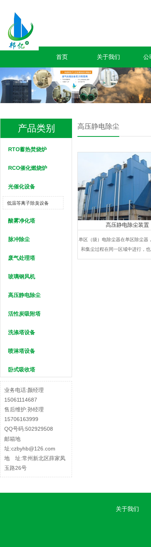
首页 (62, 56)
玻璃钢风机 (21, 276)
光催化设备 (21, 186)
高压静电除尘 (24, 295)
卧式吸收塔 (21, 369)
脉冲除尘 (19, 239)
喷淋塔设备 (21, 351)
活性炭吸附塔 (24, 314)
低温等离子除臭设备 (28, 203)
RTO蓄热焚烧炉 (27, 149)
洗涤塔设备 (21, 332)
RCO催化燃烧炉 (27, 168)
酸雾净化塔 (21, 220)
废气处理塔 (21, 258)
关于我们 (108, 56)
